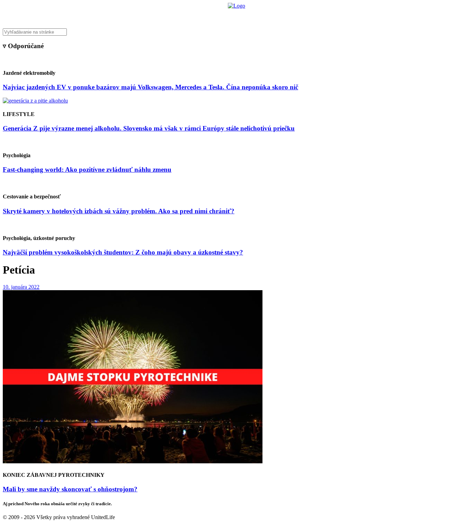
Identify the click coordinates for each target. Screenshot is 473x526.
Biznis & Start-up (194, 15)
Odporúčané (310, 15)
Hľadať (336, 15)
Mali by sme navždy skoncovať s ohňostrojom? (70, 489)
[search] (236, 32)
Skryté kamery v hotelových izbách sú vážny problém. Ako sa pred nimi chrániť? (118, 211)
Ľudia (263, 15)
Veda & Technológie (150, 15)
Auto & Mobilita (234, 15)
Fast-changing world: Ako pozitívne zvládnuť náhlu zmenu (87, 169)
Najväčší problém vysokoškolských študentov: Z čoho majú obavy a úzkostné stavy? (123, 252)
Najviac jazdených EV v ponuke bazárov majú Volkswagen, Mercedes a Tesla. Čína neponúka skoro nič (150, 87)
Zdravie (284, 15)
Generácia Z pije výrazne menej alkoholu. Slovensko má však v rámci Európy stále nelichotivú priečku (149, 128)
